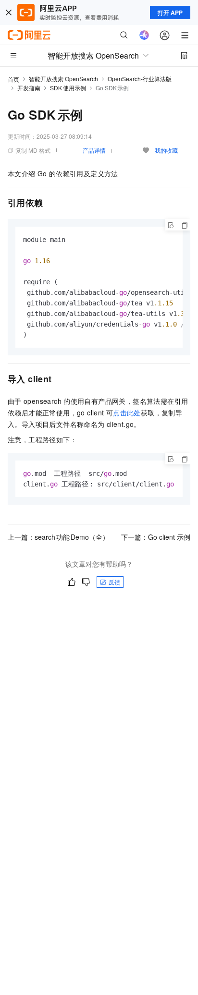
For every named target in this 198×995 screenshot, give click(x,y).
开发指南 (28, 88)
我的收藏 (166, 150)
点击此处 (127, 412)
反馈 (114, 582)
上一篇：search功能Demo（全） (58, 537)
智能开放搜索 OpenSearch (63, 78)
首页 (13, 79)
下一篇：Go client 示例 (155, 537)
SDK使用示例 (68, 88)
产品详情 (94, 150)
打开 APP (170, 12)
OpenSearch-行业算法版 (140, 78)
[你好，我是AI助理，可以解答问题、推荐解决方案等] (144, 35)
